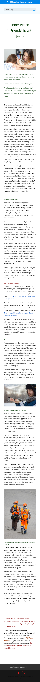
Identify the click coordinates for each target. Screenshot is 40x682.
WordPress (20, 679)
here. (13, 648)
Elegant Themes (20, 676)
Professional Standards (18, 667)
